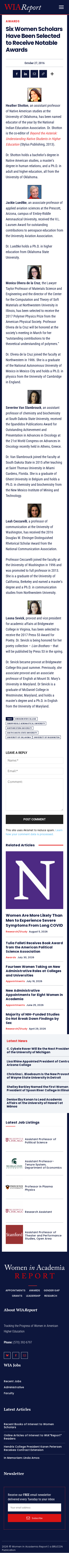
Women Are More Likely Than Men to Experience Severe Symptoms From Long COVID (34, 920)
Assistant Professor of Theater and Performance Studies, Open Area (43, 1235)
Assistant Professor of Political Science (40, 1140)
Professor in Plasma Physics (39, 1188)
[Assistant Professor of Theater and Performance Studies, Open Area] (14, 1234)
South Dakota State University (22, 733)
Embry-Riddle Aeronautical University (26, 723)
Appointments (15, 981)
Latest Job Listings (22, 1122)
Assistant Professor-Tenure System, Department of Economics (43, 1164)
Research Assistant (38, 1212)
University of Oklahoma (19, 737)
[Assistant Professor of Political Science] (14, 1139)
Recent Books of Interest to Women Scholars (29, 1425)
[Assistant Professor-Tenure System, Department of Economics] (14, 1163)
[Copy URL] (43, 74)
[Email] (34, 74)
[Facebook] (17, 74)
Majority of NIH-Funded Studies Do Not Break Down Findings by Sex (33, 1018)
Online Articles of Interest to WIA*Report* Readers (33, 1437)
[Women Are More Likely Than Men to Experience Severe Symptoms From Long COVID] (34, 880)
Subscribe (37, 1518)
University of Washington (46, 737)
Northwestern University (19, 728)
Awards (13, 21)
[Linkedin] (25, 74)
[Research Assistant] (14, 1210)
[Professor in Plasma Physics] (14, 1187)
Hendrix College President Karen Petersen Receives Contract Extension (33, 1448)
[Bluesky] (7, 1355)
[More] (52, 74)
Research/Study (16, 931)
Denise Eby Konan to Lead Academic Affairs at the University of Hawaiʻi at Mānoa (35, 1102)
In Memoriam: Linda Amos (21, 1458)
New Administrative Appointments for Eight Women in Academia (34, 994)
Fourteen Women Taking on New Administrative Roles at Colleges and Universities (33, 970)
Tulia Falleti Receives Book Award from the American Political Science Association (34, 947)
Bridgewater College (25, 719)
